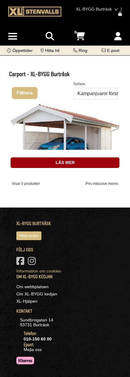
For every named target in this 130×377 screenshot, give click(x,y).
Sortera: (79, 83)
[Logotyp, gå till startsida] (34, 11)
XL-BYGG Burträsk (94, 9)
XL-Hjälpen (26, 301)
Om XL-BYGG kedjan (36, 294)
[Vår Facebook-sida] (21, 262)
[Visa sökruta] (50, 36)
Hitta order (29, 235)
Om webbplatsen (32, 286)
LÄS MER (65, 162)
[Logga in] (118, 36)
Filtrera (25, 92)
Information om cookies (38, 271)
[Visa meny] (12, 36)
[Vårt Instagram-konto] (33, 262)
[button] (20, 50)
